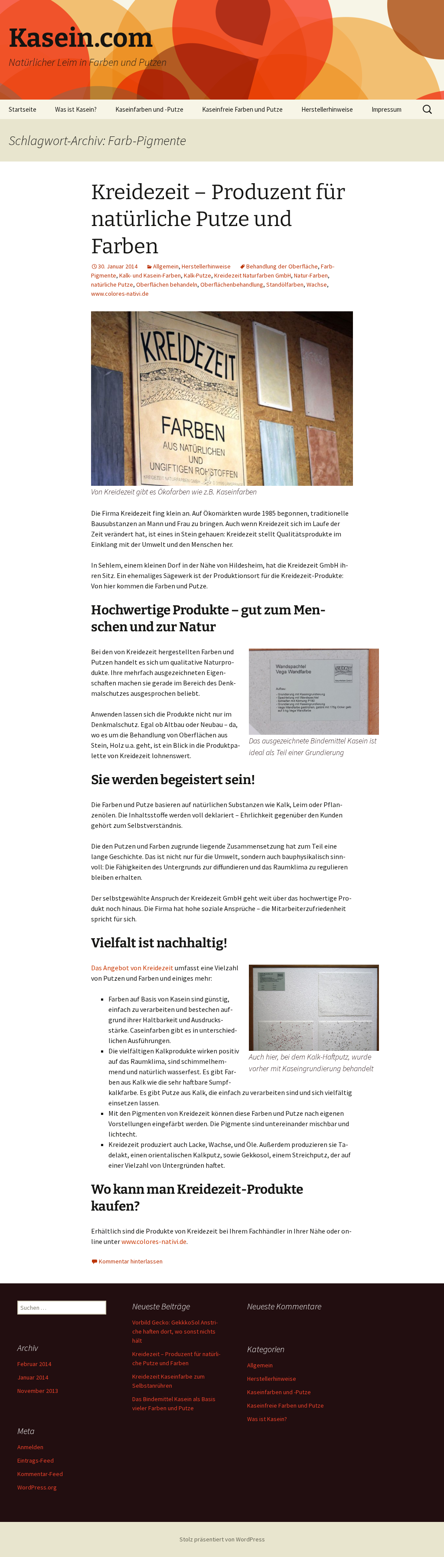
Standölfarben (285, 284)
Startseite (22, 109)
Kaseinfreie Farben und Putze (242, 109)
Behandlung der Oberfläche (282, 266)
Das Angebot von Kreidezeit (132, 967)
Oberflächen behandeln (166, 284)
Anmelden (30, 1447)
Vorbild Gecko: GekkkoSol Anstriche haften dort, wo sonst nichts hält (175, 1331)
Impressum (387, 109)
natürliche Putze (112, 284)
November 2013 (37, 1391)
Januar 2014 (32, 1377)
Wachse (317, 284)
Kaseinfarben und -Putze (149, 109)
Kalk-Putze (197, 275)
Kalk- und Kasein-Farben (150, 275)
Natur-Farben (311, 275)
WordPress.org (37, 1487)
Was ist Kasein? (76, 109)
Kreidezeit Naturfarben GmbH (252, 275)
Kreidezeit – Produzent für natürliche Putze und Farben (218, 219)
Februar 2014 (34, 1364)
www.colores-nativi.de (120, 293)
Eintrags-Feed (35, 1460)
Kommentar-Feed (40, 1474)
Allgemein (166, 266)
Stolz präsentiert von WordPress (222, 1539)
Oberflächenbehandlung (231, 284)
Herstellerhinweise (327, 109)
